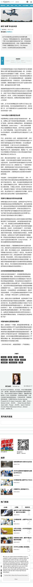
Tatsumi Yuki (13, 362)
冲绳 (11, 359)
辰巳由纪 (6, 31)
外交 (21, 357)
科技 (20, 5)
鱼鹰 (21, 362)
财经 (8, 5)
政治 (15, 357)
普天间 (23, 359)
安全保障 (4, 359)
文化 (16, 5)
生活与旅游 (25, 5)
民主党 (3, 357)
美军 (17, 359)
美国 (10, 357)
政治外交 (3, 5)
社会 (12, 5)
